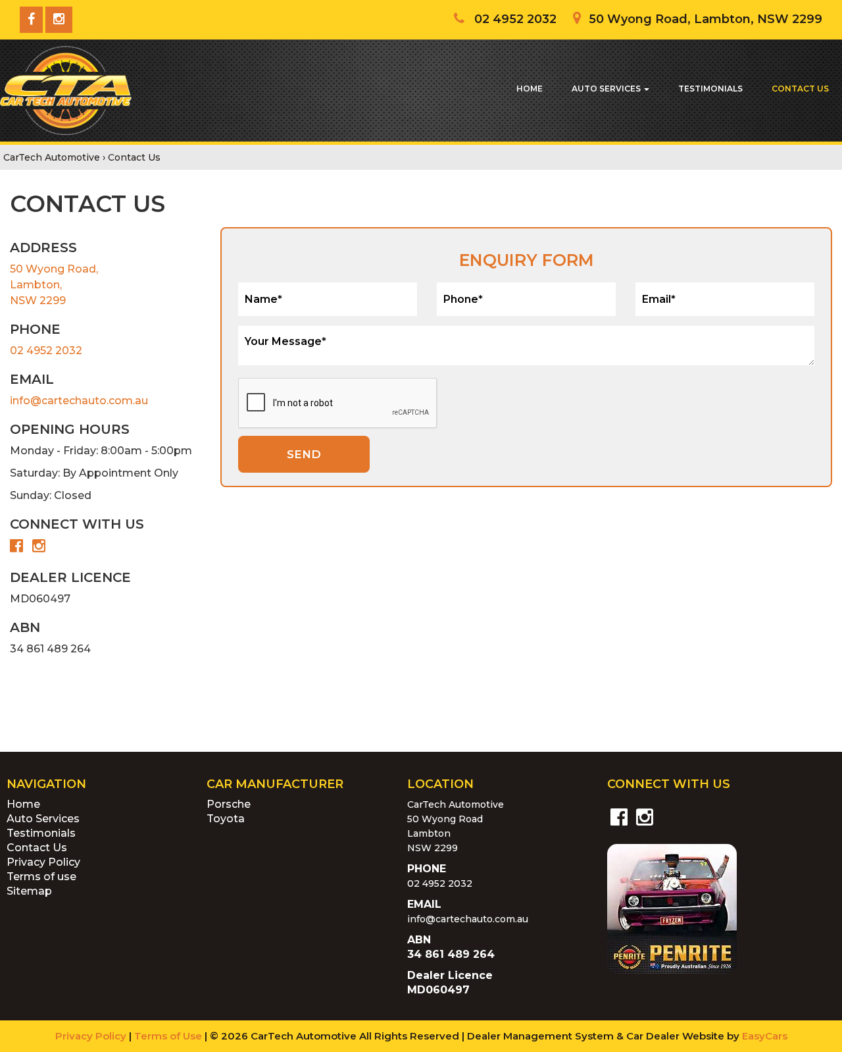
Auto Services (607, 88)
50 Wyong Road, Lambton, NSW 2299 (54, 285)
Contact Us (800, 88)
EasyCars (764, 1036)
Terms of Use (169, 1036)
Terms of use (41, 876)
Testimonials (710, 88)
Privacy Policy (43, 862)
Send (304, 454)
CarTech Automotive (51, 157)
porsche (229, 804)
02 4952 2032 (46, 350)
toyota (226, 818)
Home (529, 88)
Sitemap (29, 891)
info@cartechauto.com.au (79, 400)
